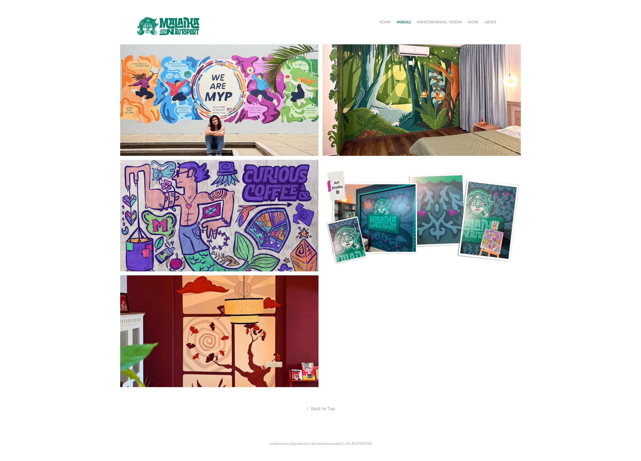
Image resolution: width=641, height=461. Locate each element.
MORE (473, 22)
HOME (385, 22)
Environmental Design (439, 22)
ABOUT (490, 22)
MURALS (404, 22)
